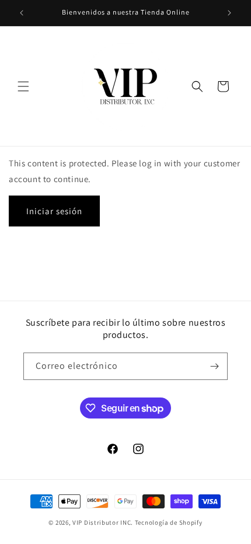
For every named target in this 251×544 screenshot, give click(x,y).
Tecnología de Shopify (169, 522)
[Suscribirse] (214, 366)
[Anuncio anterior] (21, 13)
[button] (23, 86)
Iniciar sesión (54, 211)
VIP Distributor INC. (102, 522)
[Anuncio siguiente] (229, 13)
